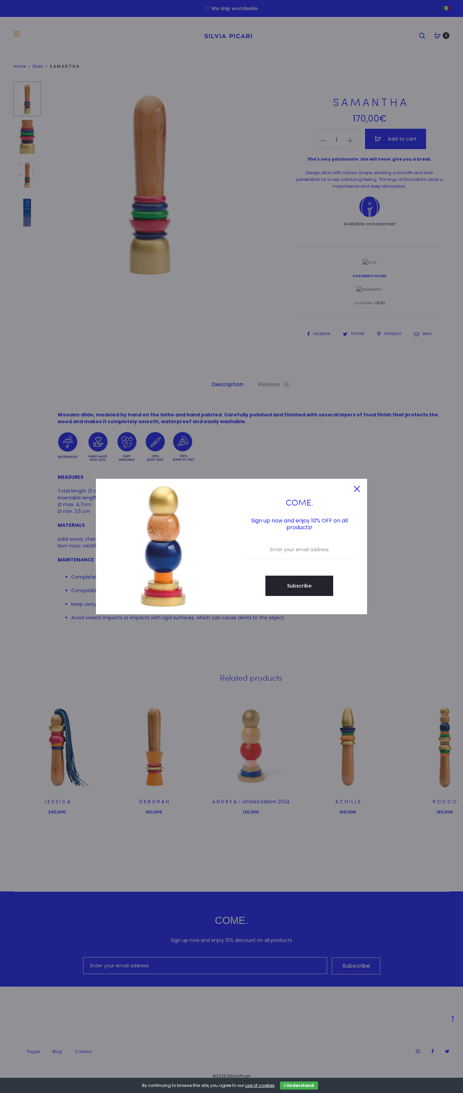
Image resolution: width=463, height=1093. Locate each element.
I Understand (299, 1085)
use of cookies (260, 1085)
